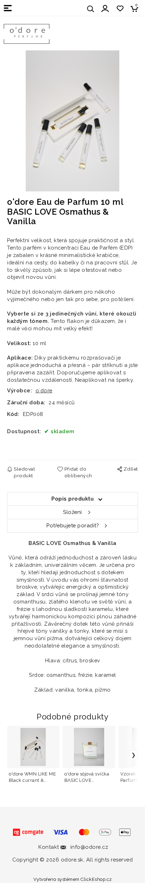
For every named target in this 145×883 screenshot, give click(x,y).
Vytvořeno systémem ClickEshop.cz (72, 879)
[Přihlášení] (105, 8)
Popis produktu (72, 499)
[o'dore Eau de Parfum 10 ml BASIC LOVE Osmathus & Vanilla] (72, 121)
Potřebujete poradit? (72, 525)
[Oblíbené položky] (120, 8)
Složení (72, 512)
